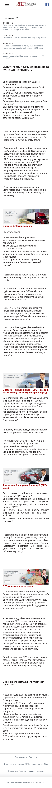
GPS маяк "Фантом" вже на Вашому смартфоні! (24, 37)
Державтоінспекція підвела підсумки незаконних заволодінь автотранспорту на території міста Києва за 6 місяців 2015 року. (25, 27)
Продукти (33, 757)
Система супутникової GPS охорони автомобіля (26, 764)
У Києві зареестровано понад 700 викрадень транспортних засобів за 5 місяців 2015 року (23, 47)
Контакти (40, 771)
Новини (31, 771)
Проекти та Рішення (17, 771)
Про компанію (21, 757)
